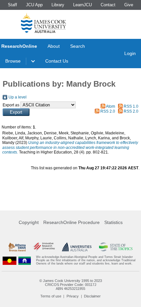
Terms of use (50, 296)
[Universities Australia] (76, 246)
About (54, 46)
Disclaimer (92, 296)
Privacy (73, 296)
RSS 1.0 (131, 106)
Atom (110, 106)
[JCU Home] (43, 23)
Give (128, 4)
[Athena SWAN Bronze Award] (17, 246)
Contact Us (56, 61)
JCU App (34, 4)
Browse (13, 61)
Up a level (18, 97)
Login (130, 53)
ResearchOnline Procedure (71, 222)
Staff (12, 4)
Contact (108, 4)
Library (57, 4)
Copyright (29, 222)
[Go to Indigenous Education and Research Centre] (9, 260)
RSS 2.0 (107, 111)
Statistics (113, 222)
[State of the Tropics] (116, 246)
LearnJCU (82, 4)
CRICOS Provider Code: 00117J (70, 285)
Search (77, 46)
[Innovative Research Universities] (44, 246)
